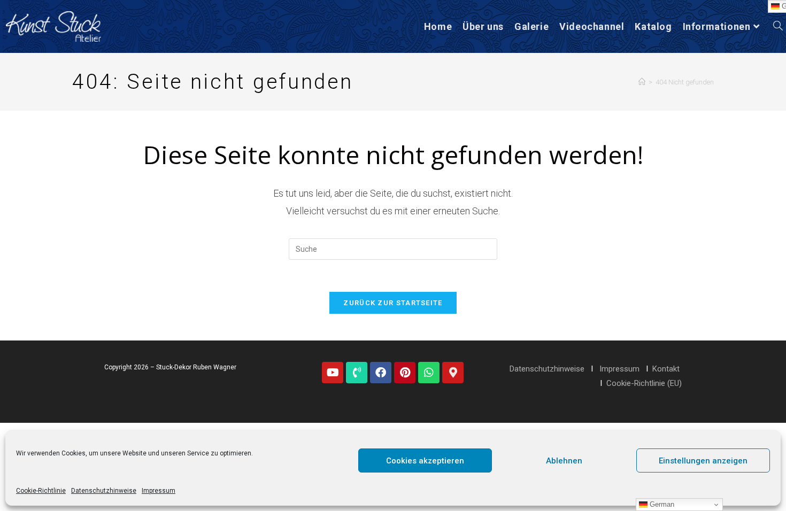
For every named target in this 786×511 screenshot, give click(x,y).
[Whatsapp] (429, 372)
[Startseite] (641, 82)
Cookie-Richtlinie (41, 490)
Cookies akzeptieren (425, 461)
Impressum (158, 490)
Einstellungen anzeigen (703, 461)
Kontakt (666, 369)
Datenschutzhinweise (103, 490)
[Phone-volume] (356, 372)
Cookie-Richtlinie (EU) (644, 383)
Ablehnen (564, 461)
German (661, 504)
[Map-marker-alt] (453, 372)
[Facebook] (380, 372)
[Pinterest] (404, 372)
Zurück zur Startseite (392, 303)
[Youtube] (332, 372)
